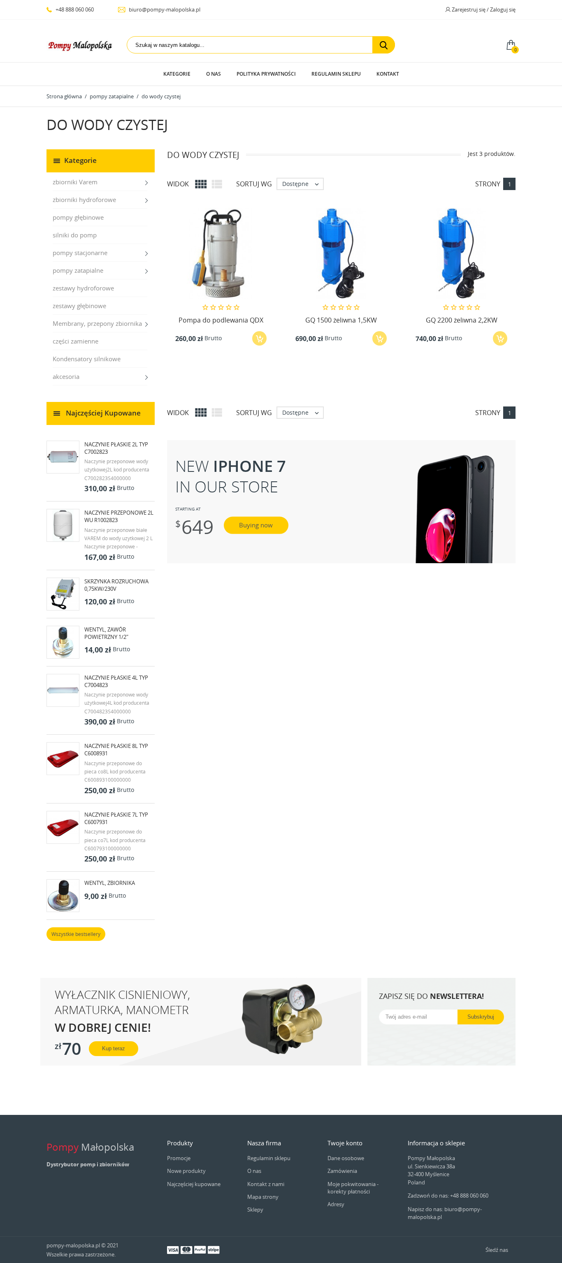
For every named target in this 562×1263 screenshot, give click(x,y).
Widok (178, 183)
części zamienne (75, 341)
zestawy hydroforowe (83, 288)
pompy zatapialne (78, 270)
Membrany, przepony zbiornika (97, 323)
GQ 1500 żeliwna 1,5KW (341, 320)
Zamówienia (342, 1171)
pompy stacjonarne (80, 252)
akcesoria (66, 376)
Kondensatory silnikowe (87, 359)
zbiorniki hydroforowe (84, 199)
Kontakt (387, 73)
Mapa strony (263, 1196)
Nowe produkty (186, 1171)
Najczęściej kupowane (194, 1184)
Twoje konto (344, 1143)
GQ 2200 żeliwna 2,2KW (461, 320)
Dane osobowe (345, 1158)
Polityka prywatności (266, 73)
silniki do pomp (75, 235)
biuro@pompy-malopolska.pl (164, 9)
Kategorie (176, 73)
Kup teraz (113, 1048)
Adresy (335, 1204)
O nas (213, 73)
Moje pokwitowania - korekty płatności (353, 1187)
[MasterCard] (186, 1249)
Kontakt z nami (265, 1184)
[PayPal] (200, 1249)
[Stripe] (213, 1249)
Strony (487, 183)
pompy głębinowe (78, 217)
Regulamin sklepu (336, 73)
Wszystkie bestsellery (75, 934)
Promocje (178, 1158)
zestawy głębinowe (79, 306)
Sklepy (255, 1209)
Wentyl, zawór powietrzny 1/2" (106, 633)
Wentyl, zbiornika (109, 883)
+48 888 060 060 (74, 9)
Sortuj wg (254, 183)
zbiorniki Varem (75, 182)
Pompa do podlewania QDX (221, 320)
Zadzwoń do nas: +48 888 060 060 (448, 1195)
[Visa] (173, 1249)
